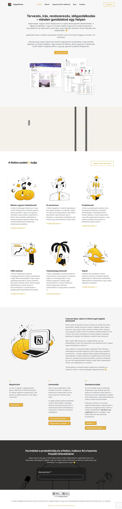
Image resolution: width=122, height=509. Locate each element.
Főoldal (39, 4)
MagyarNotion (18, 4)
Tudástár (82, 4)
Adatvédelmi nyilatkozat (67, 505)
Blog (74, 4)
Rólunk (47, 4)
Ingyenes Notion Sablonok (61, 4)
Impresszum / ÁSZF (53, 505)
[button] (102, 163)
